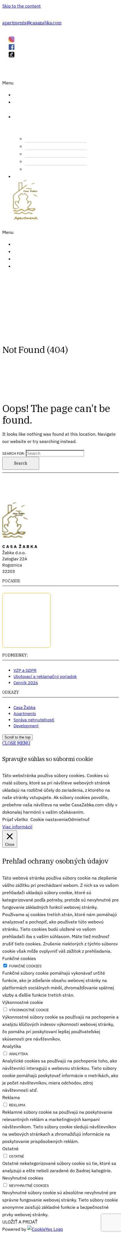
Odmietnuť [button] (78, 819)
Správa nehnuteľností (34, 719)
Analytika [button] (11, 1046)
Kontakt (27, 258)
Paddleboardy (45, 146)
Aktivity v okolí (46, 162)
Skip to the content (21, 6)
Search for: (13, 453)
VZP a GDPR (25, 670)
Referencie (31, 244)
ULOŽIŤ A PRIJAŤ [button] (19, 1222)
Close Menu (16, 743)
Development (26, 725)
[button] (12, 82)
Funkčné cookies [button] (19, 958)
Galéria (27, 176)
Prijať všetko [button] (15, 819)
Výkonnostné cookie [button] (22, 1002)
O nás (18, 105)
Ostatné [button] (10, 1148)
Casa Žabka (24, 707)
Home (24, 94)
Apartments (25, 713)
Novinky (27, 251)
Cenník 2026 (26, 682)
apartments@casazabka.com (31, 23)
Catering (41, 139)
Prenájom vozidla (47, 154)
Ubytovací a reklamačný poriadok (45, 676)
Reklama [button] (11, 1097)
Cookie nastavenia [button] (49, 819)
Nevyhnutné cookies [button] (22, 1178)
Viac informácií (17, 826)
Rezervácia (31, 266)
